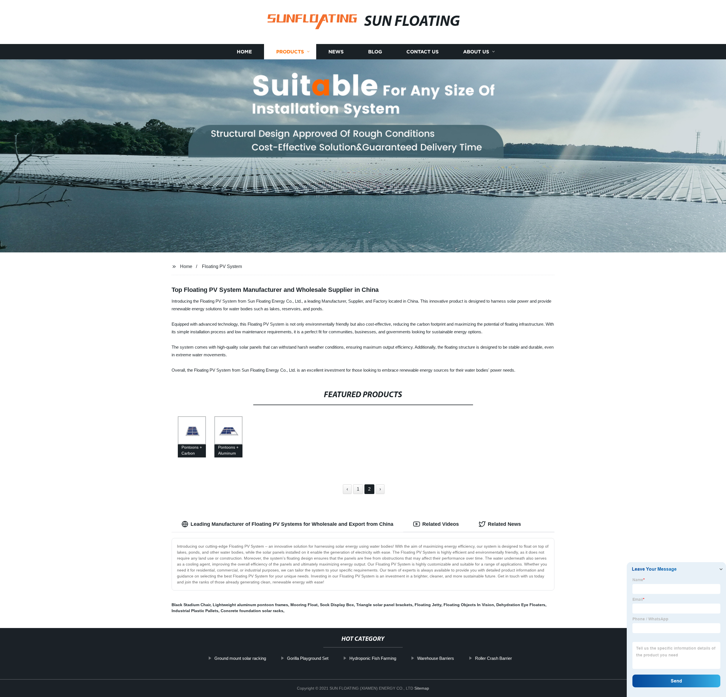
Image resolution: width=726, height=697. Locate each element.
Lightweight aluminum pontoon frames (250, 604)
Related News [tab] (504, 524)
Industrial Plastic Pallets (195, 610)
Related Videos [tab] (440, 524)
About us (476, 52)
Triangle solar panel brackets (384, 604)
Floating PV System (222, 266)
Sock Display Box (337, 604)
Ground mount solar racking (240, 658)
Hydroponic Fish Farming (372, 658)
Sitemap (421, 688)
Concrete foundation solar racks (252, 610)
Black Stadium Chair (191, 604)
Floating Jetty (428, 604)
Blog (375, 52)
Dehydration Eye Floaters (520, 604)
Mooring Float (304, 604)
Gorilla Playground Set (307, 658)
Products (290, 52)
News (336, 52)
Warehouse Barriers (435, 658)
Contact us (422, 52)
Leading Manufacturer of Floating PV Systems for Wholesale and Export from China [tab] (292, 524)
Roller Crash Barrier (493, 658)
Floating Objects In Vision (469, 604)
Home (244, 52)
